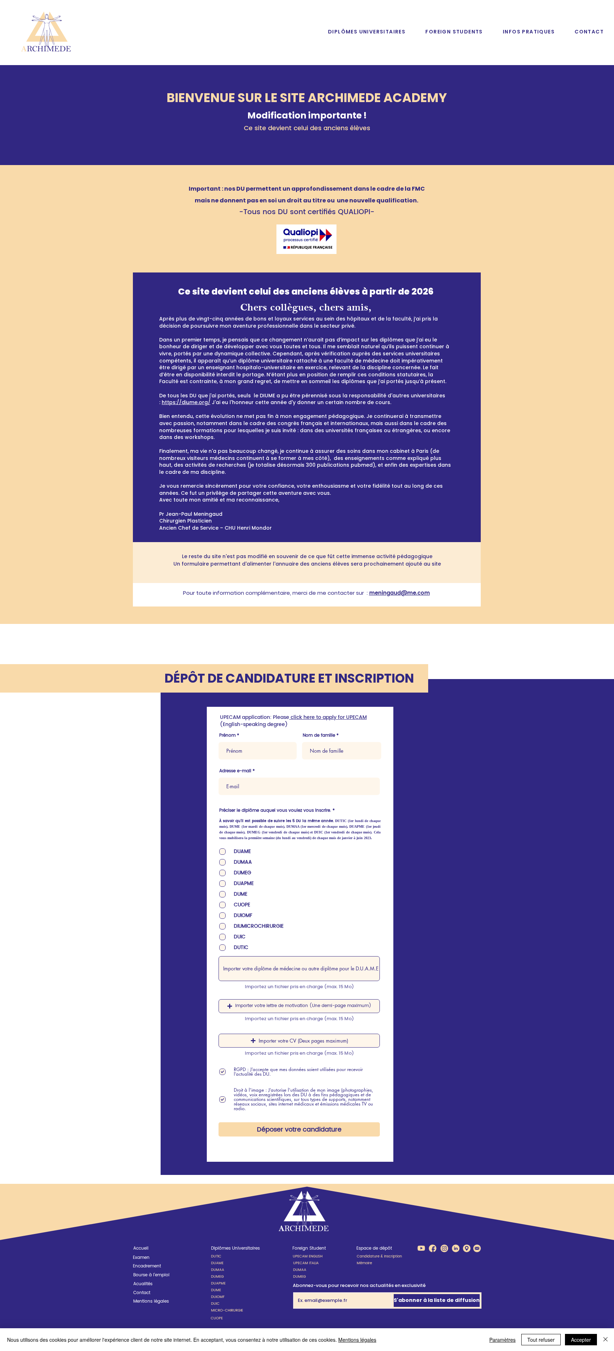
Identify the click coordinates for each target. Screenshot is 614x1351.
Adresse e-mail (235, 771)
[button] (366, 32)
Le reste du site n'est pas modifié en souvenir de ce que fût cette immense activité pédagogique (307, 556)
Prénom (227, 735)
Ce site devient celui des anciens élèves (307, 127)
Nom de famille (319, 735)
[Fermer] (605, 1339)
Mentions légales (357, 1339)
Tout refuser (541, 1339)
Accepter (581, 1339)
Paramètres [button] (502, 1339)
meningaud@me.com (399, 593)
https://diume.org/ (186, 402)
